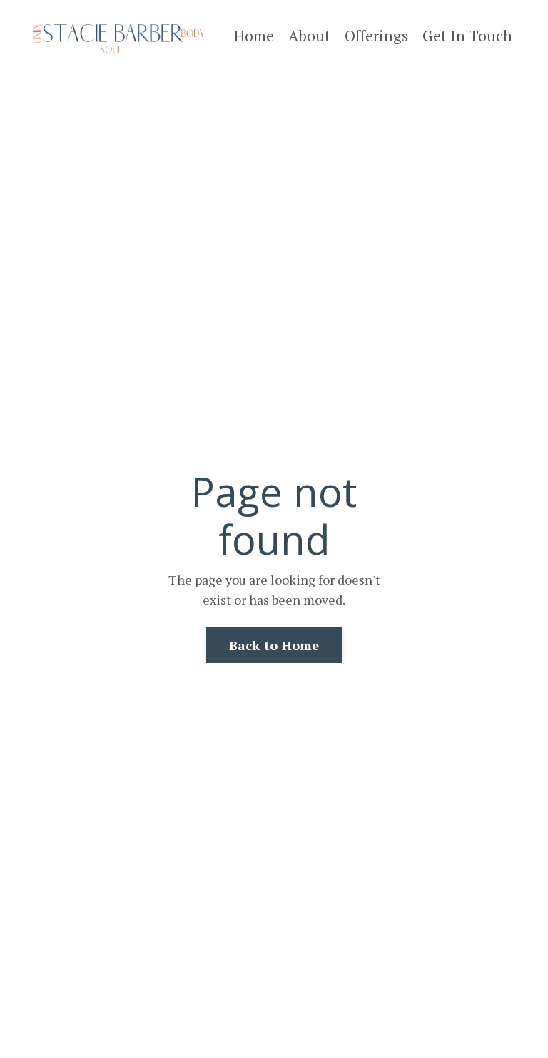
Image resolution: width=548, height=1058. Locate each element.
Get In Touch (467, 36)
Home (254, 36)
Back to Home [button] (274, 645)
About (309, 36)
